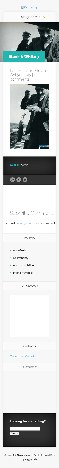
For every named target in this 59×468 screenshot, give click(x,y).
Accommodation (23, 265)
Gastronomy (20, 257)
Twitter (25, 179)
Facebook (18, 179)
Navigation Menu (31, 17)
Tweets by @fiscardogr (24, 356)
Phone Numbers (23, 272)
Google (12, 179)
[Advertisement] (29, 392)
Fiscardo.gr (23, 455)
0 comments (23, 77)
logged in (25, 223)
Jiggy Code (31, 459)
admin (34, 70)
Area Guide (19, 250)
